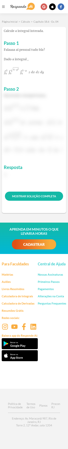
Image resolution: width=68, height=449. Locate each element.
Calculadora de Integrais (17, 296)
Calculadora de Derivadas (18, 303)
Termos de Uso (31, 405)
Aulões (6, 281)
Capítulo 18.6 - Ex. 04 (45, 21)
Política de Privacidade (15, 405)
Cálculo (25, 21)
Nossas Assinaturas (50, 274)
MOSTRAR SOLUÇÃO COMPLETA (34, 196)
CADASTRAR (34, 244)
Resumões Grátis (13, 310)
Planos (43, 405)
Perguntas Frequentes (52, 303)
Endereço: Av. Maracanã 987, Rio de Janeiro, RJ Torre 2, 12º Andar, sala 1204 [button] (34, 422)
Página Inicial (10, 21)
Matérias (7, 274)
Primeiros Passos (49, 281)
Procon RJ (55, 405)
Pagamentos (46, 289)
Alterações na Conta (51, 296)
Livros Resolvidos (13, 289)
